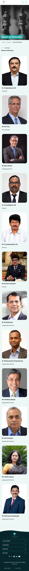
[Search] (23, 2)
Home (3, 42)
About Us (9, 42)
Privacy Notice (7, 568)
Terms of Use (18, 568)
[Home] (3, 2)
